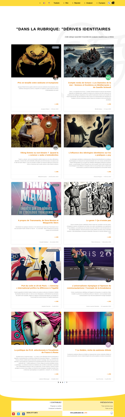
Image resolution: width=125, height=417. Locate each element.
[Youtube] (13, 414)
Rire (67, 3)
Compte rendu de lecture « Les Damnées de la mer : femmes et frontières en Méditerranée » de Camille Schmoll (89, 85)
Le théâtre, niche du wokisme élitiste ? (93, 350)
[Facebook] (23, 414)
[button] (109, 2)
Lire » (109, 104)
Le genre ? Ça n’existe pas (98, 220)
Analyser (89, 3)
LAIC (85, 413)
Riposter (77, 3)
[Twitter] (18, 414)
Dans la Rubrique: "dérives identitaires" (63, 29)
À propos (102, 3)
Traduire (56, 3)
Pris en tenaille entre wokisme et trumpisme (38, 83)
